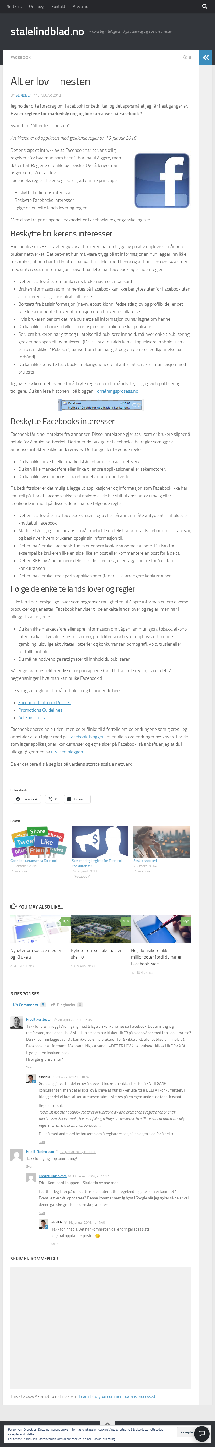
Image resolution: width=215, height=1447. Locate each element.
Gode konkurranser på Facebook (33, 861)
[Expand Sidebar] (205, 57)
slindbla (23, 95)
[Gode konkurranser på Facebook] (38, 842)
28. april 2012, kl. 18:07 (72, 1077)
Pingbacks (69, 1004)
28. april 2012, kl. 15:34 (75, 1020)
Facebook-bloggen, (87, 737)
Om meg (36, 6)
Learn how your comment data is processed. (117, 1396)
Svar (29, 1067)
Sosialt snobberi (145, 861)
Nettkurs (14, 6)
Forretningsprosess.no (116, 391)
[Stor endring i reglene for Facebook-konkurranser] (100, 842)
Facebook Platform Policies (44, 702)
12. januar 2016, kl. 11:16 (78, 1152)
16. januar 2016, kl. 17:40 (86, 1223)
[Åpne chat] (202, 1434)
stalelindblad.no (47, 31)
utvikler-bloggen (67, 752)
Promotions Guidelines (40, 710)
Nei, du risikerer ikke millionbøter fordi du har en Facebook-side (156, 957)
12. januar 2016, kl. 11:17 (90, 1176)
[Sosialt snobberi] (161, 842)
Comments (31, 1004)
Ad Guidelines (31, 718)
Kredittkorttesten (39, 1019)
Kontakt (58, 6)
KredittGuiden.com (40, 1152)
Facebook (20, 57)
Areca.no (80, 6)
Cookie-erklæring (104, 1439)
